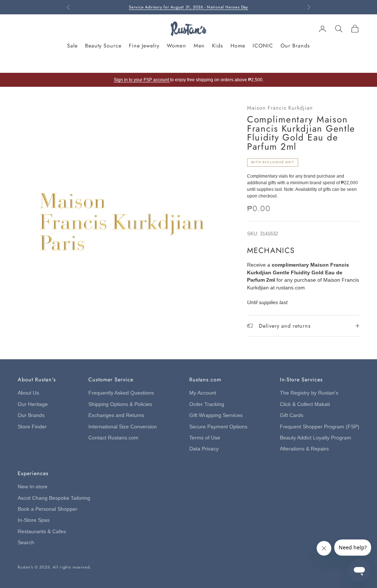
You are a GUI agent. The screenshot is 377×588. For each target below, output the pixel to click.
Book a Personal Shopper (47, 509)
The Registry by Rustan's (309, 393)
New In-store (32, 486)
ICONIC (263, 45)
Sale (72, 45)
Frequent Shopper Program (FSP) (319, 427)
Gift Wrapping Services (216, 415)
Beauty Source (103, 45)
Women (176, 45)
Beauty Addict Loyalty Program (315, 438)
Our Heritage (33, 404)
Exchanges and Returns (116, 415)
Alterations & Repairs (304, 449)
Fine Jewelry (144, 45)
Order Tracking (206, 404)
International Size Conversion (122, 427)
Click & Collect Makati (305, 404)
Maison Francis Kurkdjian (280, 107)
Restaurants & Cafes (42, 531)
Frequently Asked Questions (121, 393)
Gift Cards (291, 415)
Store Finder (32, 427)
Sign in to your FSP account (142, 79)
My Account (202, 393)
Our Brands (295, 45)
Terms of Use (204, 438)
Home (237, 45)
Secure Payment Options (218, 427)
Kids (217, 45)
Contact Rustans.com (113, 438)
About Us (28, 393)
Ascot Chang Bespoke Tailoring (54, 498)
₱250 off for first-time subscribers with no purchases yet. (188, 10)
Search (26, 542)
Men (199, 45)
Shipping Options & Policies (120, 404)
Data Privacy (204, 449)
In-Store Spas (34, 520)
